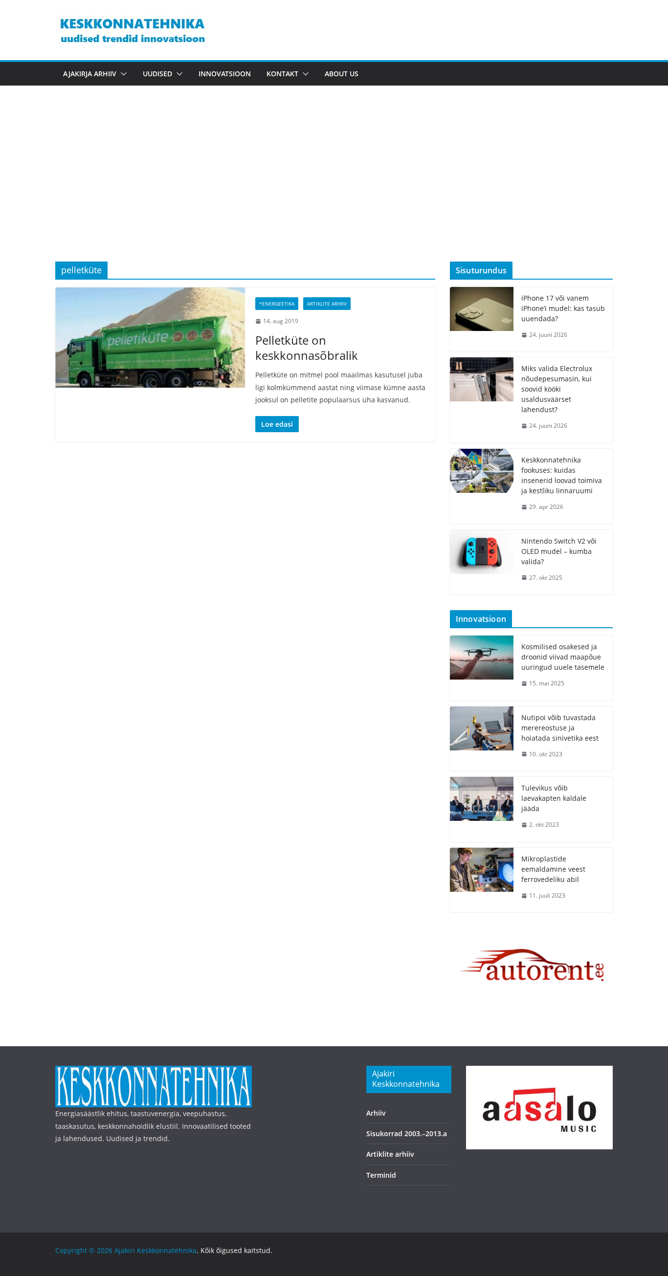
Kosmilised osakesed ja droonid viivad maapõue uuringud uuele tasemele (562, 657)
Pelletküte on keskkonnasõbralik (306, 347)
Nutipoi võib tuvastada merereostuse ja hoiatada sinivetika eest (560, 728)
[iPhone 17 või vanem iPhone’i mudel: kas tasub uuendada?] (481, 319)
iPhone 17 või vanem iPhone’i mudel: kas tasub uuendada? (563, 308)
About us (341, 73)
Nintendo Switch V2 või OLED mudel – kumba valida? (559, 551)
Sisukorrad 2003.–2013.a (406, 1133)
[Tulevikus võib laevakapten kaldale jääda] (481, 809)
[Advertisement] (334, 188)
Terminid (381, 1175)
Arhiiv (376, 1113)
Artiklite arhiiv (327, 303)
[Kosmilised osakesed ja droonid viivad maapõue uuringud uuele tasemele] (481, 668)
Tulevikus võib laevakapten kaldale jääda (553, 798)
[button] (121, 74)
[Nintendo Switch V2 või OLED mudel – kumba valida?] (481, 562)
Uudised (157, 73)
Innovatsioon (225, 73)
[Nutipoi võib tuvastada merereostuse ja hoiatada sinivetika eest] (481, 738)
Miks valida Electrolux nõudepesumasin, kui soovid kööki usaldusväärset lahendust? (556, 389)
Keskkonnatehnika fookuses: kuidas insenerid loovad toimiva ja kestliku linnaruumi (561, 475)
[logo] (153, 1072)
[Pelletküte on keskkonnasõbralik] (150, 337)
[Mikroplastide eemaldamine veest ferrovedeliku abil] (481, 880)
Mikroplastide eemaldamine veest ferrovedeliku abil (553, 869)
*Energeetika (276, 303)
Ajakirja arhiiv (89, 73)
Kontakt (282, 73)
